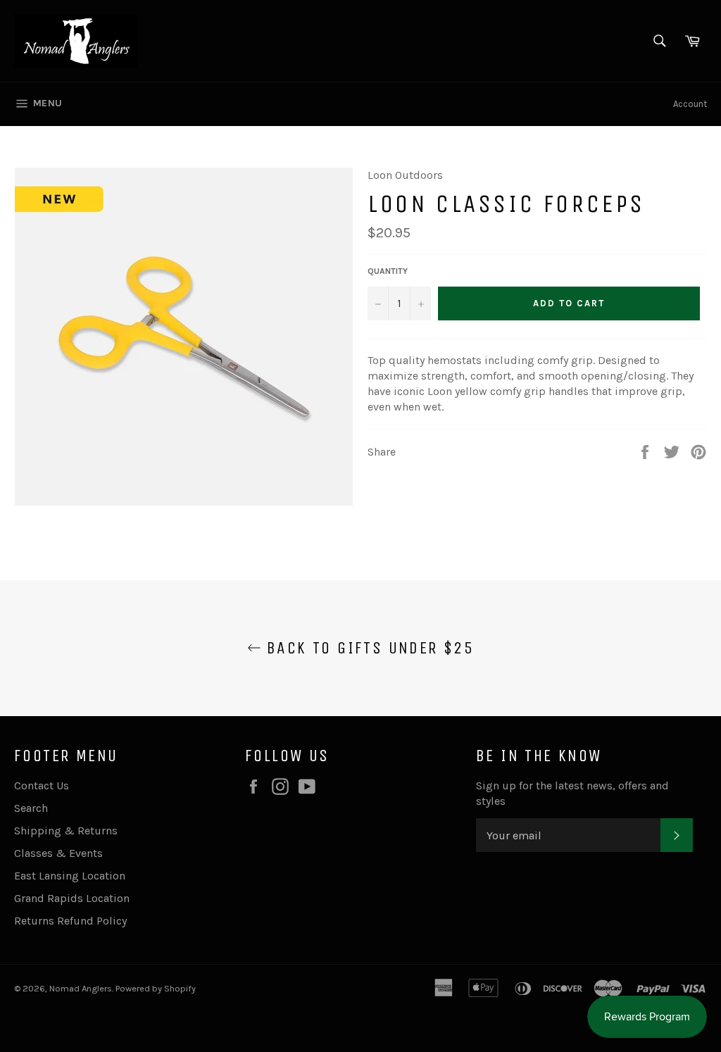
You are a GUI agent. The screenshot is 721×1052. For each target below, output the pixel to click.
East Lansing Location (69, 875)
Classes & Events (58, 853)
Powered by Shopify (155, 988)
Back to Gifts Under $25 (368, 648)
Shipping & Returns (66, 830)
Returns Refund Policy (70, 920)
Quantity (388, 271)
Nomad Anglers (80, 988)
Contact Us (41, 785)
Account (690, 104)
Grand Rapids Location (72, 898)
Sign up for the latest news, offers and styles (572, 793)
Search (31, 808)
